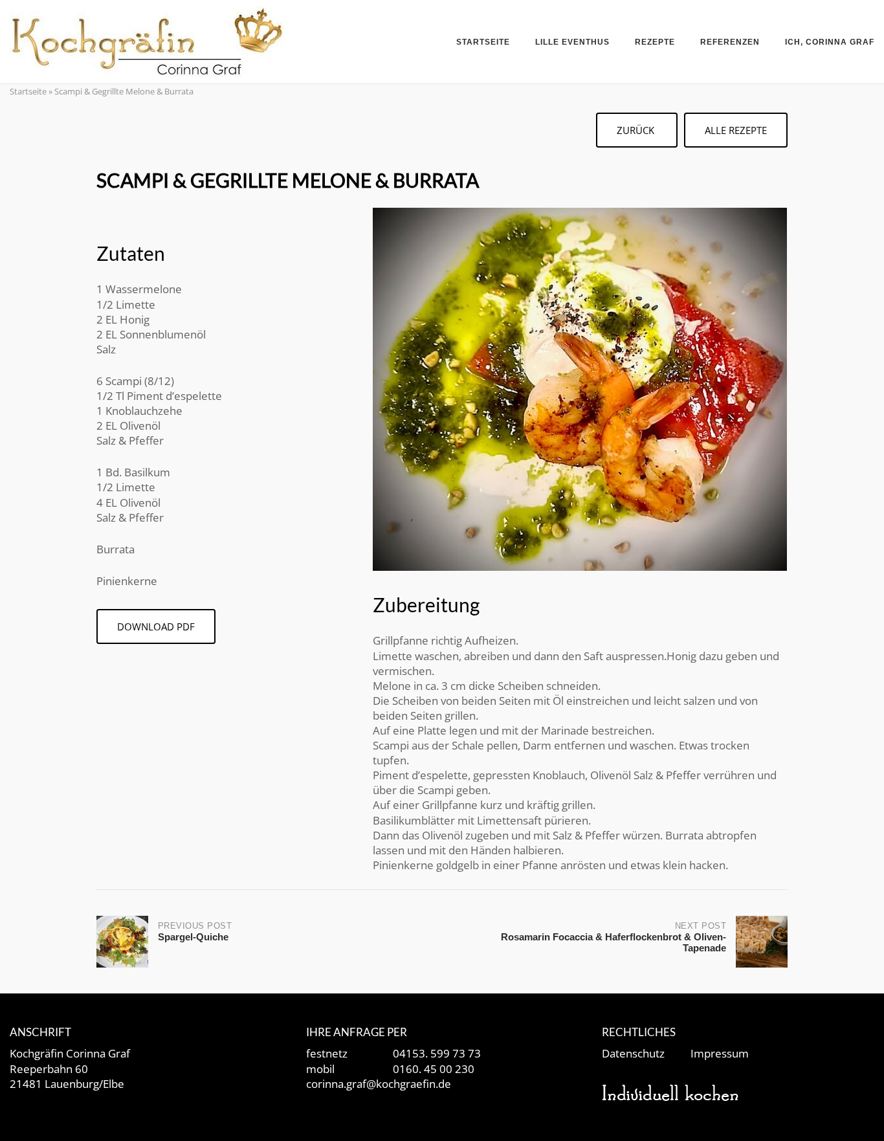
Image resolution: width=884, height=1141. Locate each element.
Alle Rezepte (736, 130)
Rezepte (655, 42)
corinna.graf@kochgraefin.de (378, 1083)
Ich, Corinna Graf (829, 42)
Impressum (720, 1053)
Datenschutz (633, 1053)
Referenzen (730, 42)
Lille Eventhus (572, 42)
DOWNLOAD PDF (156, 626)
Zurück (637, 130)
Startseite (483, 42)
